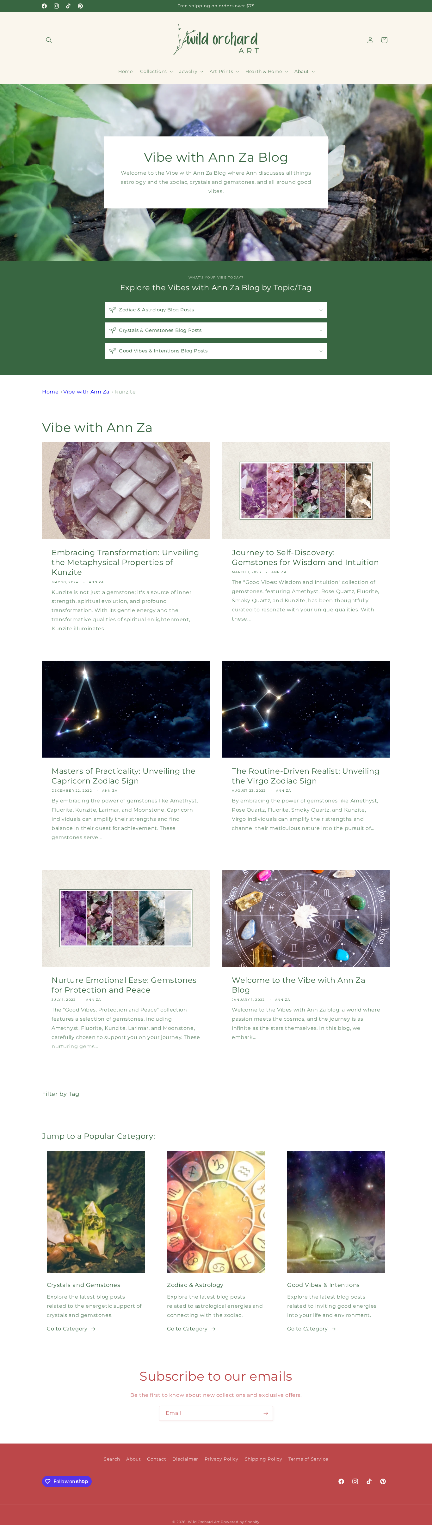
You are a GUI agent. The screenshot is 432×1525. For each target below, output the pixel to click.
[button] (49, 40)
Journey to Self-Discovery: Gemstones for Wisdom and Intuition (305, 557)
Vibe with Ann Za (86, 392)
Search (112, 1459)
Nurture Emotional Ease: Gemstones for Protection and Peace (124, 985)
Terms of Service (308, 1459)
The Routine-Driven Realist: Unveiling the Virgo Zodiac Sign (306, 775)
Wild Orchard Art (204, 1522)
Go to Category (67, 1329)
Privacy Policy (221, 1459)
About (133, 1459)
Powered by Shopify (240, 1522)
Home (50, 392)
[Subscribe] (266, 1413)
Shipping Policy (263, 1459)
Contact (156, 1459)
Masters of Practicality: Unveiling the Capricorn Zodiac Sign (124, 775)
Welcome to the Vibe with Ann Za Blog (299, 985)
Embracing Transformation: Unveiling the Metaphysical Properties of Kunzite (125, 562)
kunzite (125, 392)
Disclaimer (185, 1459)
